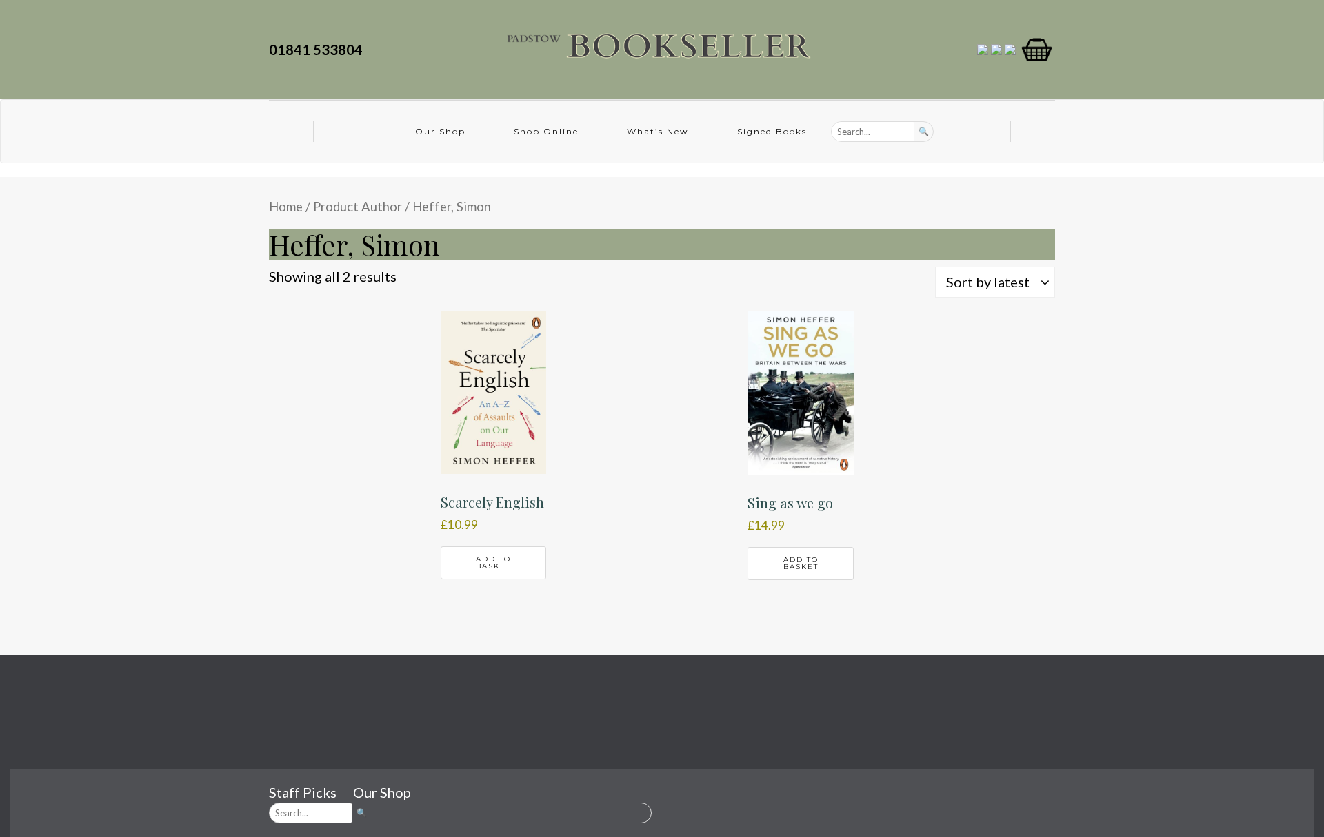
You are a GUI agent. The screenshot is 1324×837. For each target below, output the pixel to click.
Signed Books (772, 131)
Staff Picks (303, 792)
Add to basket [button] (493, 562)
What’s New (658, 131)
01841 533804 (318, 49)
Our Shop (440, 131)
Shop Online (546, 131)
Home (286, 206)
